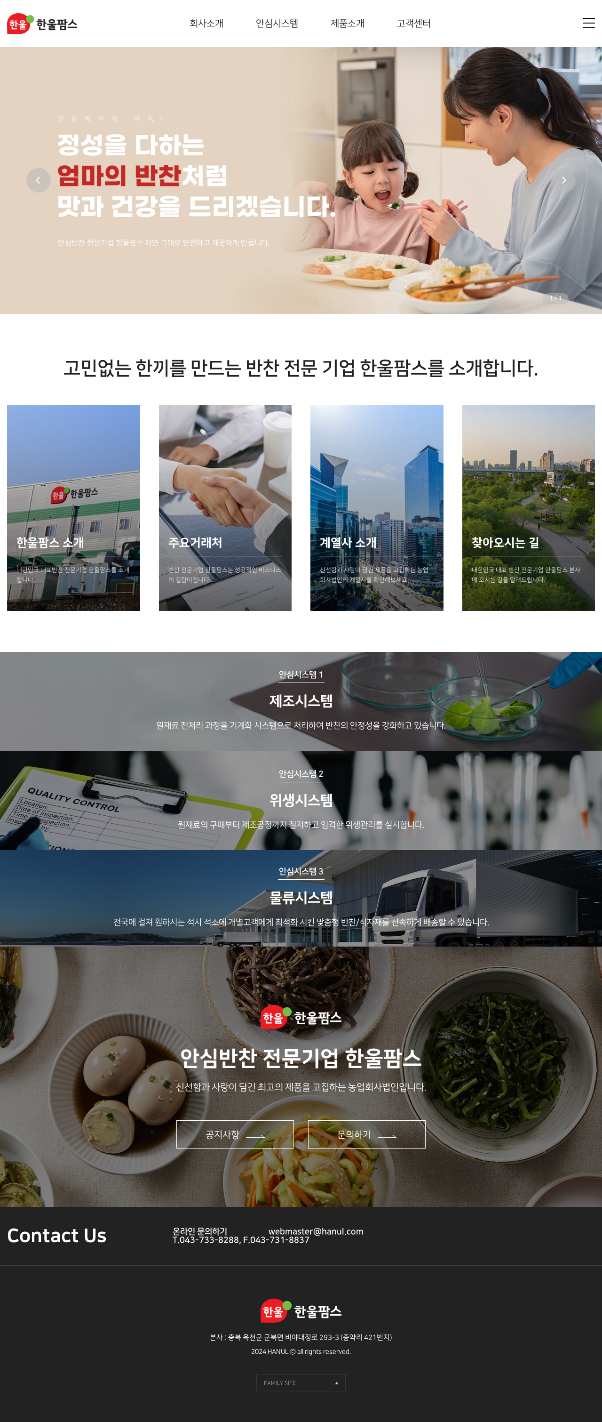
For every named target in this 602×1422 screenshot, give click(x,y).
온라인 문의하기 (200, 1232)
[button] (563, 180)
